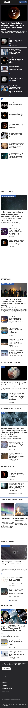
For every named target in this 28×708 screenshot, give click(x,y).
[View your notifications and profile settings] (23, 2)
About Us (3, 674)
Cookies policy (5, 685)
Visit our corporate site (19, 664)
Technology (5, 610)
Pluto (3, 367)
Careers (3, 696)
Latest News (8, 99)
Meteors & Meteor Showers (8, 196)
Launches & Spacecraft (7, 283)
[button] (25, 2)
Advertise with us (5, 691)
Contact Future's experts (7, 676)
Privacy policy (4, 682)
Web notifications (5, 694)
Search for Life (5, 546)
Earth (3, 412)
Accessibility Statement (7, 688)
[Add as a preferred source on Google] (6, 668)
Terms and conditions (6, 679)
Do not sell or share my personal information (11, 699)
